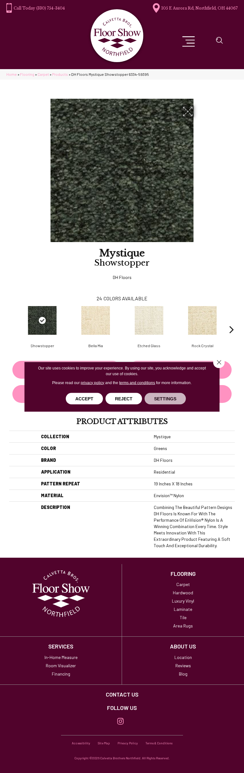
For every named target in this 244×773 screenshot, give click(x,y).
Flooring (27, 74)
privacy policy (92, 382)
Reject (123, 398)
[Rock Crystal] (202, 320)
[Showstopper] (42, 320)
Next (231, 320)
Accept (84, 398)
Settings (165, 398)
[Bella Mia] (95, 320)
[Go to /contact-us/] (122, 694)
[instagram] (120, 722)
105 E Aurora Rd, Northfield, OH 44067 (199, 8)
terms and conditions (137, 382)
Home (11, 74)
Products (60, 74)
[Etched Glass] (149, 320)
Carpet (43, 74)
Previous (12, 320)
